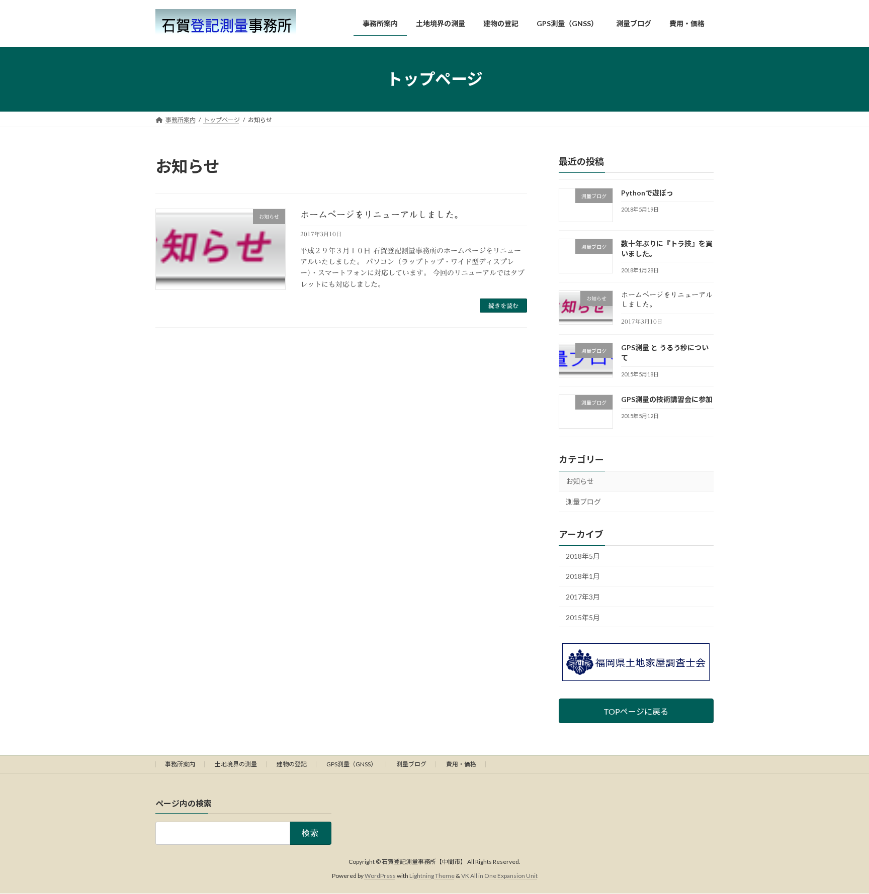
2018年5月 (583, 555)
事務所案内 (180, 764)
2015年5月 (583, 617)
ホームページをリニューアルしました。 (381, 214)
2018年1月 (583, 576)
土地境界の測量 (236, 764)
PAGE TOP (839, 857)
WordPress (380, 876)
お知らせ (580, 481)
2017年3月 (583, 596)
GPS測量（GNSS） (351, 764)
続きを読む (503, 306)
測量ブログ (583, 502)
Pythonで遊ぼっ (647, 192)
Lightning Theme (432, 876)
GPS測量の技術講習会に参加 (667, 399)
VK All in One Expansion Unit (499, 876)
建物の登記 (292, 764)
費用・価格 (461, 764)
